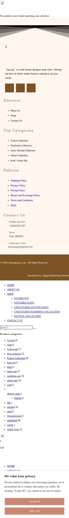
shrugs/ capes (13, 393)
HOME (10, 285)
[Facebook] (9, 88)
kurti (9, 367)
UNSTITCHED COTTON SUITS (31, 307)
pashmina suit (14, 376)
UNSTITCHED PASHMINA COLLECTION (37, 311)
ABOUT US (13, 289)
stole (9, 411)
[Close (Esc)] (11, 455)
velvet (10, 425)
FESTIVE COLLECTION (27, 316)
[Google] (31, 88)
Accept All (34, 501)
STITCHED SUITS (24, 302)
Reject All (34, 511)
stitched (11, 407)
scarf (9, 385)
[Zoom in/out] (1, 455)
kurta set (11, 362)
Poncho (18, 398)
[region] (34, 494)
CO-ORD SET (21, 298)
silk (9, 402)
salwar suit (12, 380)
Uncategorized (14, 416)
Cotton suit (12, 349)
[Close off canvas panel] (2, 436)
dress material (14, 354)
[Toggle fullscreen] (4, 455)
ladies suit (12, 371)
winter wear (13, 429)
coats (9, 345)
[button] (64, 7)
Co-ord (10, 340)
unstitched (12, 420)
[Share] (7, 455)
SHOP (10, 294)
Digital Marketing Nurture (56, 275)
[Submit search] (34, 328)
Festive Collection (16, 358)
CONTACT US (14, 320)
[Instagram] (20, 88)
